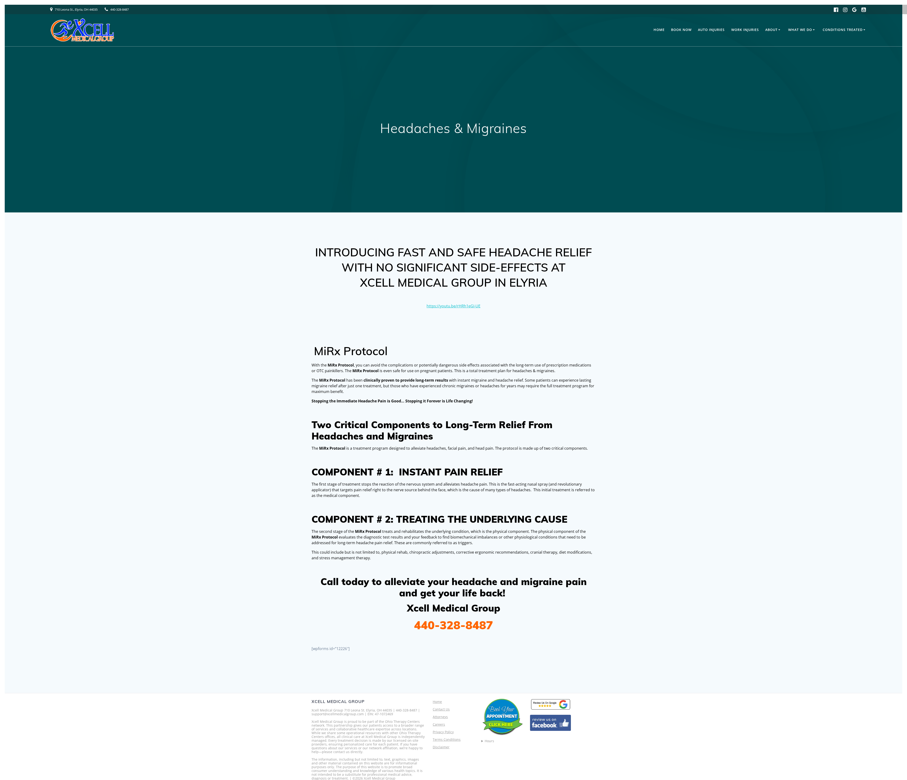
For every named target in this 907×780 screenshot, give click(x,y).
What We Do (800, 29)
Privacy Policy (443, 732)
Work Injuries (745, 29)
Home (659, 29)
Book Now (681, 29)
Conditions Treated (843, 29)
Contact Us (441, 709)
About (771, 29)
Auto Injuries (711, 29)
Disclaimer (441, 747)
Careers (439, 724)
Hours (489, 741)
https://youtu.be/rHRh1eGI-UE (453, 306)
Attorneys (440, 717)
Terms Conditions (447, 739)
